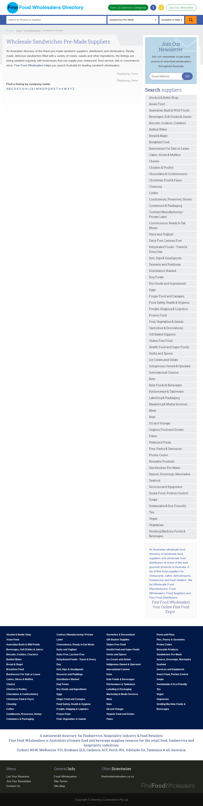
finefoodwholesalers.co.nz (118, 776)
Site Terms (60, 781)
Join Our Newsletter (181, 7)
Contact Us (13, 786)
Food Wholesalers (65, 776)
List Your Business (17, 776)
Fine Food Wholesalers (28, 65)
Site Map (59, 786)
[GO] (191, 20)
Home (18, 30)
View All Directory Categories (128, 7)
